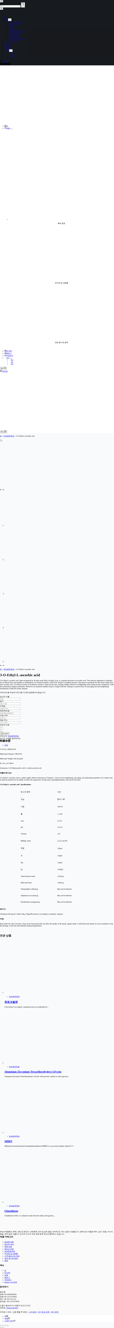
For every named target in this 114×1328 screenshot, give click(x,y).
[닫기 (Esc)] (7, 1325)
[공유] (5, 1325)
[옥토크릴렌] (31, 993)
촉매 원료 (8, 1247)
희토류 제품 (9, 1242)
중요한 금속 (9, 1244)
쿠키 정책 (54, 1312)
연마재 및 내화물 (11, 1254)
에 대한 (9, 351)
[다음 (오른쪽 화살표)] (3, 1327)
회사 (2, 701)
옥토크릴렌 (11, 1001)
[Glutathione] (31, 1202)
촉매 (6, 1261)
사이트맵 (32, 1312)
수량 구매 (4, 715)
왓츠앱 (5, 371)
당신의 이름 (4, 697)
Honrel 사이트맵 (10, 1282)
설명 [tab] (6, 745)
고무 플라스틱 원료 (12, 1256)
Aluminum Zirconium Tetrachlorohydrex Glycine (32, 1071)
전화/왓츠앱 (4, 711)
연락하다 (9, 356)
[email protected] (12, 1308)
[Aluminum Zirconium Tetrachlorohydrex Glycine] (31, 1063)
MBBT (8, 1141)
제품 (8, 128)
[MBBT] (31, 1132)
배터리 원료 (9, 1249)
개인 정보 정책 (43, 1312)
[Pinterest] (6, 741)
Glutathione (11, 1210)
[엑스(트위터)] (4, 741)
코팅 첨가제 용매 (11, 1258)
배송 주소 (4, 720)
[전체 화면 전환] (3, 1325)
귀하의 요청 (4, 725)
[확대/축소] (1, 1325)
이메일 (2, 706)
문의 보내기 (5, 733)
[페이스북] (1, 741)
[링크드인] (9, 741)
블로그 (8, 353)
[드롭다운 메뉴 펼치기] (11, 358)
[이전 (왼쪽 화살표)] (1, 1327)
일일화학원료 (9, 436)
